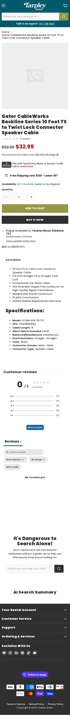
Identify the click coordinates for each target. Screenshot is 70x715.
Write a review (35, 427)
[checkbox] (12, 467)
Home (5, 32)
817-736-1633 (46, 23)
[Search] (63, 16)
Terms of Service (16, 704)
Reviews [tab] (13, 441)
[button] (35, 396)
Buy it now (34, 220)
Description (13, 259)
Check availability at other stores (21, 241)
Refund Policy (36, 704)
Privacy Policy (55, 704)
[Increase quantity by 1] (31, 197)
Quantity (7, 189)
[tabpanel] (35, 481)
